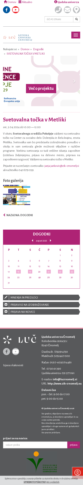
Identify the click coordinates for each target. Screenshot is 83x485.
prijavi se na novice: (15, 438)
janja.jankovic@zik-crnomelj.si (62, 165)
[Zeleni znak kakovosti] (41, 462)
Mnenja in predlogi (24, 297)
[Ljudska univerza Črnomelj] (17, 35)
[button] (9, 81)
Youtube (15, 9)
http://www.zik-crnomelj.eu (65, 383)
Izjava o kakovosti (13, 365)
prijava (73, 445)
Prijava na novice (22, 311)
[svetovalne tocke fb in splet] (16, 195)
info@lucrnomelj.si (65, 379)
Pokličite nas (58, 9)
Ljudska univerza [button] (68, 2)
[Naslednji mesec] (50, 240)
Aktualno (27, 2)
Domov (11, 2)
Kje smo (76, 9)
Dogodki (38, 49)
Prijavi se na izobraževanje (29, 304)
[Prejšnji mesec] (32, 240)
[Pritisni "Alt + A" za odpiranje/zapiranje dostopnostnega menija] (77, 473)
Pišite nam (67, 9)
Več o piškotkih (52, 482)
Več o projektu (41, 88)
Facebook (6, 9)
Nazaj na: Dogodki (19, 215)
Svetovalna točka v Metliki (26, 53)
